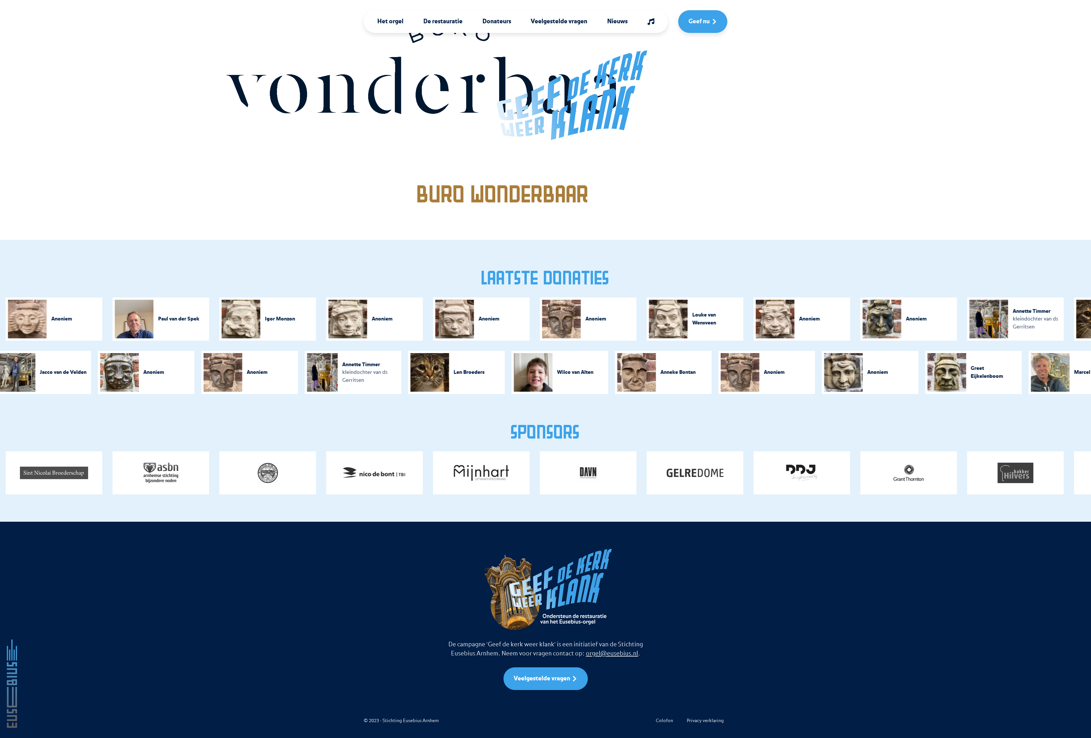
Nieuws (617, 22)
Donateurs (496, 22)
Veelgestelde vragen (559, 22)
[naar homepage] (558, 95)
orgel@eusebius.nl (612, 653)
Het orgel (390, 22)
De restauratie (443, 22)
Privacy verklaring (705, 721)
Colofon (664, 721)
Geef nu (699, 22)
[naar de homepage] (12, 684)
